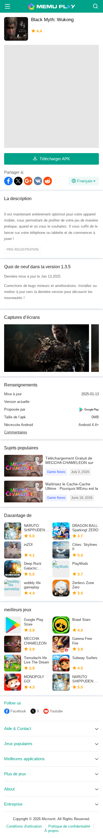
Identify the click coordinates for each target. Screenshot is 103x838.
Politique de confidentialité (69, 826)
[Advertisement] (51, 96)
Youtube (56, 711)
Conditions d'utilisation (24, 826)
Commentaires (15, 432)
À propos (51, 831)
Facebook (18, 711)
